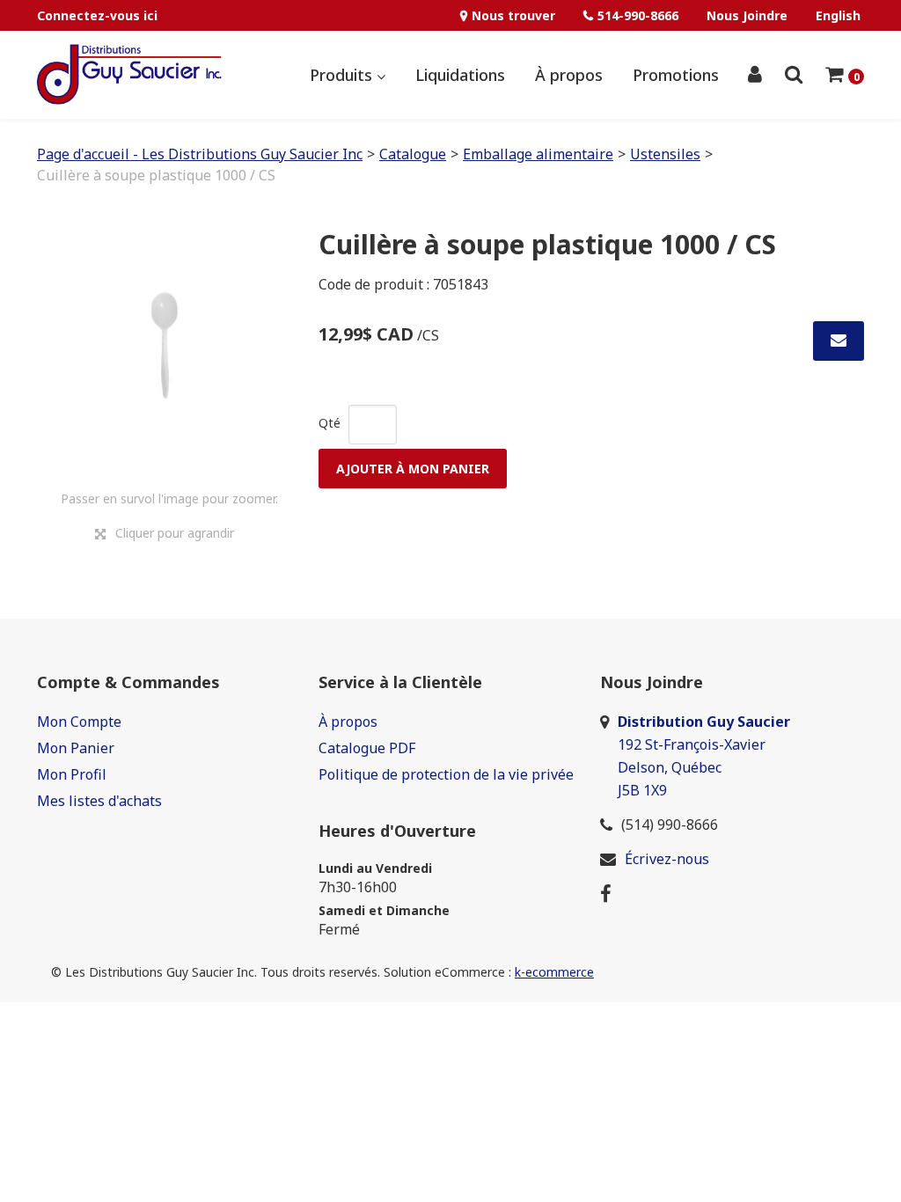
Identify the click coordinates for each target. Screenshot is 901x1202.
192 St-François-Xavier (691, 744)
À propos (569, 74)
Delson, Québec (670, 767)
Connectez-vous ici (97, 15)
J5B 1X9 (644, 790)
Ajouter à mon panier (412, 468)
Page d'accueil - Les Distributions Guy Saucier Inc (200, 154)
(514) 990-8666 (669, 824)
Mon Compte (79, 721)
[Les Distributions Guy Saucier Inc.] (129, 74)
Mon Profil (71, 774)
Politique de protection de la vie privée (446, 774)
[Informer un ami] (838, 341)
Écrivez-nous (667, 859)
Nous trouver (513, 15)
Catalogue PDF (367, 748)
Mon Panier (75, 748)
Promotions (676, 74)
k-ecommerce (554, 972)
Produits (343, 74)
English (838, 15)
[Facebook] (606, 893)
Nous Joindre (747, 15)
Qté (330, 422)
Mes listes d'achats (99, 800)
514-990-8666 (637, 15)
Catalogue (412, 154)
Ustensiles (665, 154)
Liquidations (460, 74)
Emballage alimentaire (538, 154)
